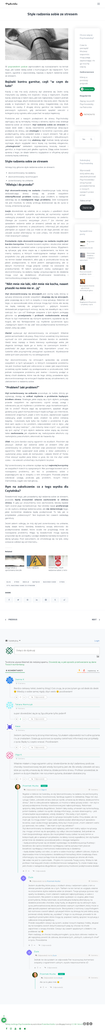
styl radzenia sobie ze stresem (21, 585)
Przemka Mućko (48, 1024)
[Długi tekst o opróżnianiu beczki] (14, 560)
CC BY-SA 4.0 (77, 1024)
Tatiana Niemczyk (24, 704)
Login (96, 641)
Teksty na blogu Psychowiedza (17, 1024)
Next (94, 620)
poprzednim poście (17, 66)
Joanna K (19, 679)
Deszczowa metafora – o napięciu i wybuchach (87, 257)
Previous (12, 620)
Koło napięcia (33, 568)
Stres (16, 582)
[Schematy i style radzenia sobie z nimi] (58, 560)
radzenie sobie (49, 582)
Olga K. (44, 790)
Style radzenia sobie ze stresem (52, 14)
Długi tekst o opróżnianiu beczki (87, 244)
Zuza (54, 955)
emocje (26, 582)
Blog (9, 582)
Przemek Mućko (31, 786)
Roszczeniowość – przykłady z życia (86, 273)
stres (62, 582)
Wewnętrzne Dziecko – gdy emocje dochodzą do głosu (87, 288)
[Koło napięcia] (36, 560)
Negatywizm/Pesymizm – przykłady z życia (88, 303)
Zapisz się (87, 207)
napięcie (36, 582)
